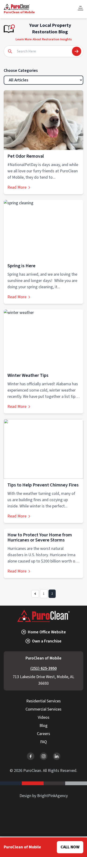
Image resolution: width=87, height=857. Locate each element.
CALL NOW (70, 847)
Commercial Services (43, 709)
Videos (43, 717)
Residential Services (43, 701)
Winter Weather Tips (27, 375)
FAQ (43, 742)
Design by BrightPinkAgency (43, 796)
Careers (43, 734)
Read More (16, 187)
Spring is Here (21, 266)
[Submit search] (76, 51)
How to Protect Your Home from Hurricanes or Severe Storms (39, 537)
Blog (43, 726)
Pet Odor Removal (25, 156)
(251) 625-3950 (43, 668)
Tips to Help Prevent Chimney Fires (43, 485)
